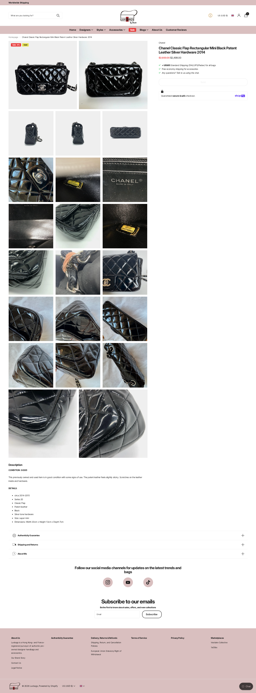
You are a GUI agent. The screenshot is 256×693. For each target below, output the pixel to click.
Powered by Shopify (48, 686)
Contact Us (16, 663)
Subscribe (152, 614)
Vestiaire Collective (219, 642)
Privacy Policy (177, 638)
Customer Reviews (176, 29)
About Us (157, 29)
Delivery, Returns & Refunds (104, 638)
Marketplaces (217, 638)
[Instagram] (108, 582)
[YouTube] (128, 582)
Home (72, 29)
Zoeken (58, 15)
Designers (85, 29)
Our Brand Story (18, 658)
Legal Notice (16, 668)
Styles (100, 29)
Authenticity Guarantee (62, 638)
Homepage (13, 37)
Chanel (162, 42)
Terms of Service (139, 638)
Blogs (143, 29)
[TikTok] (148, 582)
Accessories (116, 29)
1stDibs (214, 647)
